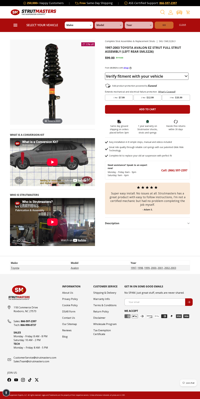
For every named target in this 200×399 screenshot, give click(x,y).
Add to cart (147, 109)
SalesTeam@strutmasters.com (31, 361)
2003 (173, 268)
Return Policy (101, 311)
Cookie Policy (70, 305)
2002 (167, 268)
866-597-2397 (168, 3)
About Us (67, 292)
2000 (153, 268)
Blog (65, 336)
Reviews (67, 330)
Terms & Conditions (105, 305)
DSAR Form (68, 311)
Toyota (15, 268)
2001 (160, 268)
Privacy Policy (70, 299)
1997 (133, 268)
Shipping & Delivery (104, 292)
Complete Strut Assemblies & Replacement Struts (130, 41)
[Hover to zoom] (52, 82)
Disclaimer (99, 318)
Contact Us (68, 318)
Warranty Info (101, 299)
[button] (179, 12)
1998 (140, 268)
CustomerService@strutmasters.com (35, 357)
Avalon (75, 268)
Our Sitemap (69, 324)
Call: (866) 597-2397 (174, 170)
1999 (147, 268)
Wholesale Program (105, 324)
